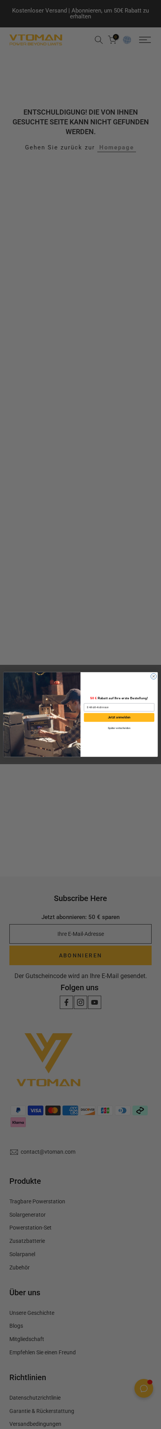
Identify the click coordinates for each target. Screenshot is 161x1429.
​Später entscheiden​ (119, 728)
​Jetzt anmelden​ (119, 717)
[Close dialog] (154, 676)
